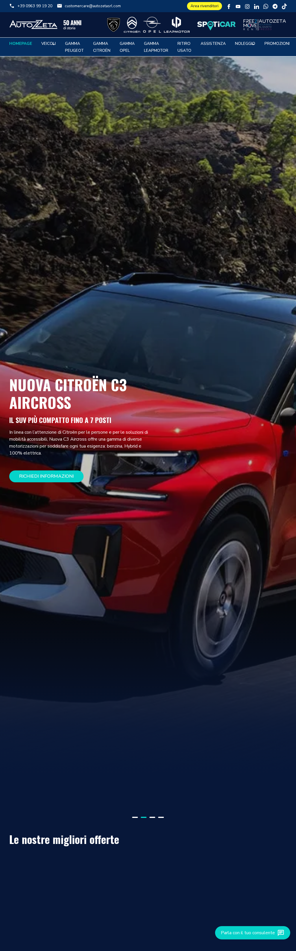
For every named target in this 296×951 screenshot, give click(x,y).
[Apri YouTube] (238, 6)
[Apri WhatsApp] (265, 6)
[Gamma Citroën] (132, 25)
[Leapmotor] (177, 25)
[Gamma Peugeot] (113, 25)
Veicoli (48, 43)
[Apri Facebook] (228, 6)
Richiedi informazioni (46, 476)
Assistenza (213, 43)
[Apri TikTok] (284, 6)
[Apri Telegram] (275, 6)
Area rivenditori (204, 6)
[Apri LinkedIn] (256, 6)
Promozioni (277, 43)
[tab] (135, 817)
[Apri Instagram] (247, 6)
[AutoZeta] (45, 24)
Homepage (20, 43)
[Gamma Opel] (152, 25)
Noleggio (245, 43)
